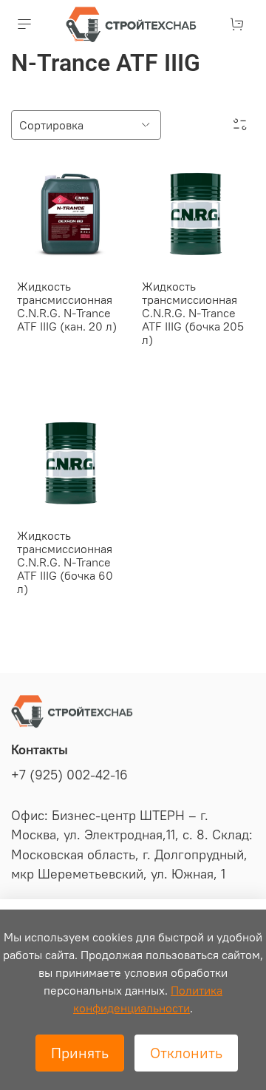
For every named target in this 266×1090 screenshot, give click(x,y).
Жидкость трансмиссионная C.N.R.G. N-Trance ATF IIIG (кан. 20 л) (67, 306)
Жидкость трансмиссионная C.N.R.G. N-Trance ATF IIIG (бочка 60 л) (65, 562)
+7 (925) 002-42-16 (69, 775)
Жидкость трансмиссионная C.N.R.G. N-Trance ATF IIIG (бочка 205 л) (193, 313)
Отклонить (186, 1052)
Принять (80, 1052)
